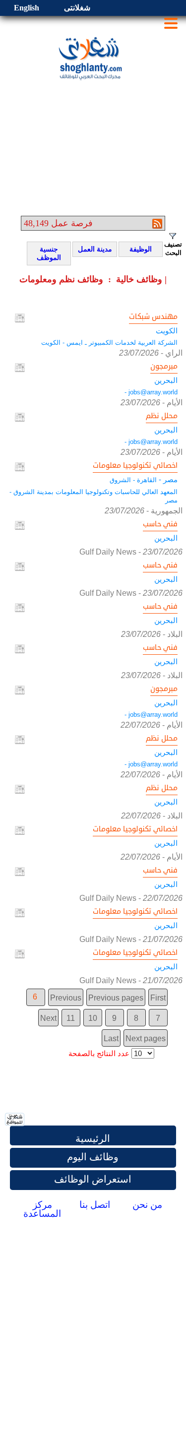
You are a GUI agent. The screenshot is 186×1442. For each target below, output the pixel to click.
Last (111, 1038)
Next (48, 1018)
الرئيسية (92, 1138)
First (158, 998)
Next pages (145, 1038)
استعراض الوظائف (92, 1179)
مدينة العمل (94, 249)
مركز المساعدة (42, 1209)
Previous (65, 998)
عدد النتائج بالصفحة (98, 1054)
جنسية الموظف (45, 253)
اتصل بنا (94, 1204)
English (26, 7)
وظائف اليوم (93, 1156)
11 (70, 1018)
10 (92, 1018)
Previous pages (115, 998)
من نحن (147, 1204)
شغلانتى (77, 7)
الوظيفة (137, 249)
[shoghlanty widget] (15, 1120)
